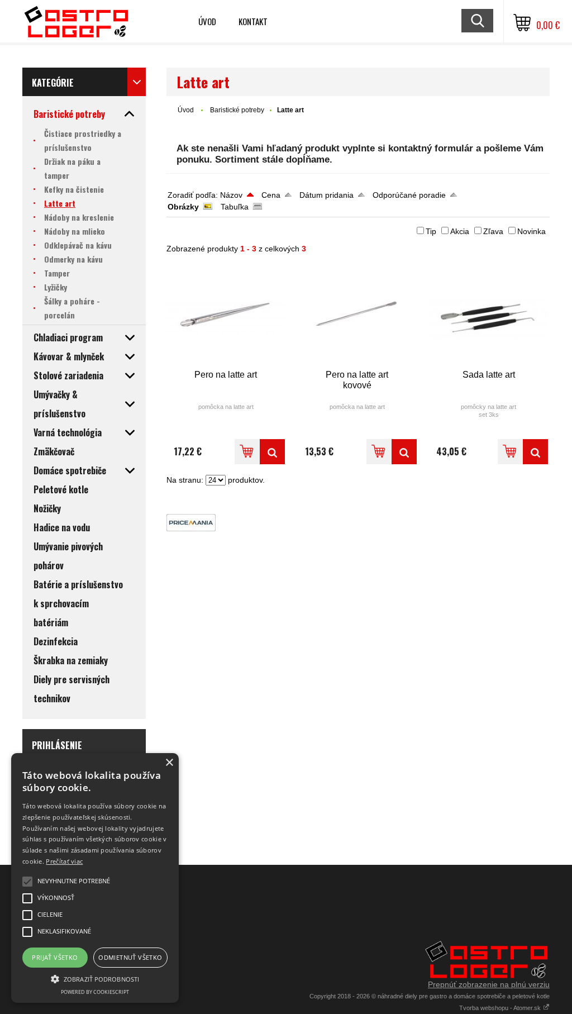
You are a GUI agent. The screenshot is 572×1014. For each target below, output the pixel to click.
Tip (431, 231)
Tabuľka (235, 206)
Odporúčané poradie (409, 195)
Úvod (207, 21)
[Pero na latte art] (225, 316)
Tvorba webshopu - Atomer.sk (500, 1008)
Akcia (459, 231)
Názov (231, 195)
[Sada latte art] (488, 316)
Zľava (493, 231)
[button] (95, 978)
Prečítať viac (64, 861)
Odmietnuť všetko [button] (130, 957)
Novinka (531, 231)
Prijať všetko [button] (55, 957)
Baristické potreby (237, 110)
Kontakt (253, 21)
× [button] (169, 763)
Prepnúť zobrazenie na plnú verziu (489, 984)
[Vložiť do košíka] (247, 451)
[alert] (95, 878)
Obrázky (183, 206)
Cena (270, 195)
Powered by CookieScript (95, 992)
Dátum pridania (326, 195)
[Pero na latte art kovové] (357, 316)
